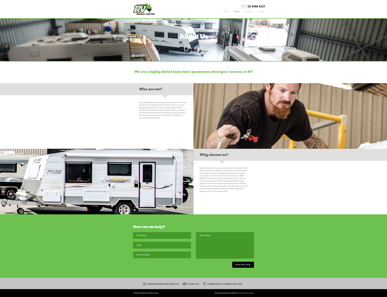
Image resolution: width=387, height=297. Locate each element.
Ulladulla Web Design (246, 293)
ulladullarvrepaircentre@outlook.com (163, 284)
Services (249, 11)
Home (226, 11)
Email (138, 245)
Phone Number (143, 255)
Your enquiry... (205, 235)
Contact (261, 11)
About (237, 11)
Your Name (141, 235)
